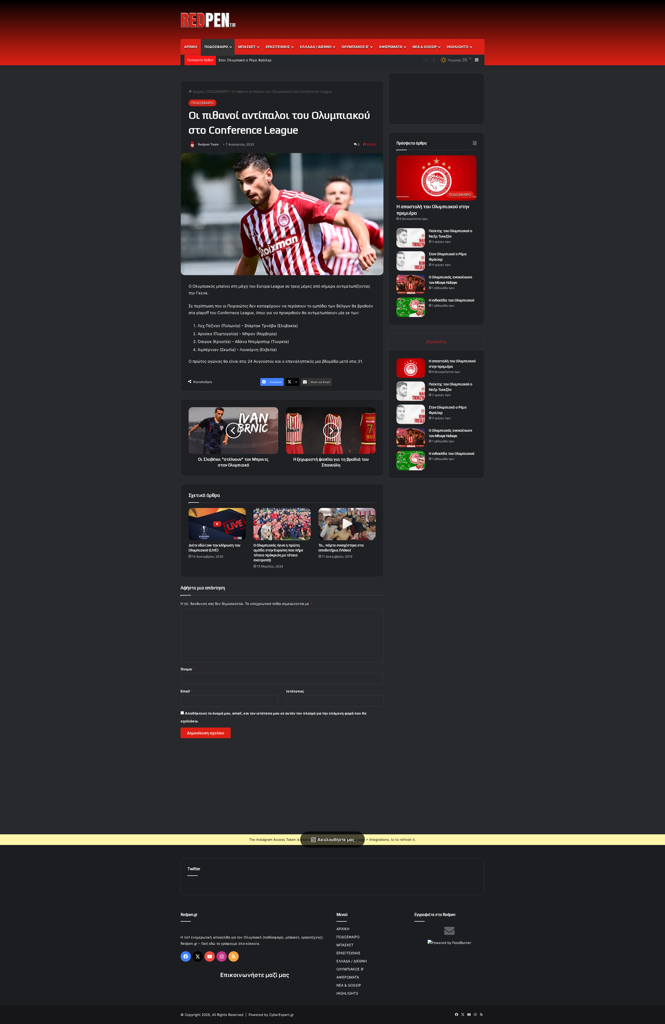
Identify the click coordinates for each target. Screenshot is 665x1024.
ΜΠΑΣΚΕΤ (247, 47)
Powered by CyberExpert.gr (271, 1015)
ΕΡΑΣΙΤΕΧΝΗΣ (278, 47)
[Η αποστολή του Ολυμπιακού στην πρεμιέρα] (410, 368)
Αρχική (198, 91)
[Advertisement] (384, 17)
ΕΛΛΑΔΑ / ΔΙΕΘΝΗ (315, 47)
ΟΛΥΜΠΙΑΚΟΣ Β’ (355, 47)
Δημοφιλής (436, 341)
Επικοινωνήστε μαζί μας (254, 975)
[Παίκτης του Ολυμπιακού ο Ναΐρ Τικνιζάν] (410, 238)
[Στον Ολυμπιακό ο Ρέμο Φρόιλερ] (410, 261)
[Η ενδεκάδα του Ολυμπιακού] (410, 307)
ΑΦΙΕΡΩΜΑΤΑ (390, 47)
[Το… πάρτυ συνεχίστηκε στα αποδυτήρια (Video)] (347, 524)
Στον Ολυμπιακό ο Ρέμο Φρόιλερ (244, 60)
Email (186, 691)
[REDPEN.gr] (208, 20)
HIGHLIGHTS (457, 47)
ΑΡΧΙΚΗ (190, 47)
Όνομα (187, 669)
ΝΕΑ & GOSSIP (425, 47)
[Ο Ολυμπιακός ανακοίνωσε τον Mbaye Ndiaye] (410, 284)
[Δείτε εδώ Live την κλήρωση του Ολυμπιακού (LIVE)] (217, 524)
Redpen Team (208, 144)
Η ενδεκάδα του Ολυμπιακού (451, 300)
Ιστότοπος (295, 691)
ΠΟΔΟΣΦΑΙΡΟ (216, 47)
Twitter (193, 869)
